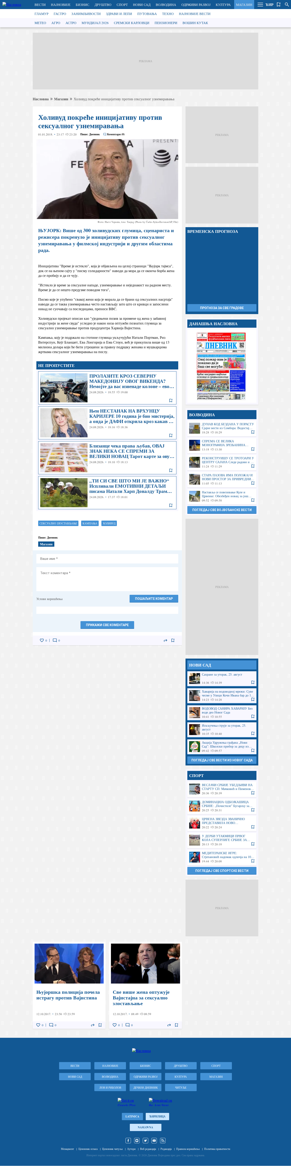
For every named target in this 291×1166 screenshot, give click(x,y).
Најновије (60, 4)
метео (40, 22)
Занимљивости (86, 13)
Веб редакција (148, 1149)
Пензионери (166, 22)
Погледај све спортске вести (221, 871)
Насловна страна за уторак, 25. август (221, 366)
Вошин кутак (195, 22)
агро (55, 22)
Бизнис (82, 4)
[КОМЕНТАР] (54, 640)
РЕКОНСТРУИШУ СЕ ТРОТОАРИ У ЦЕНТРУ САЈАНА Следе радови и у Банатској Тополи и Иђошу (221, 462)
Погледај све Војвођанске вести (222, 510)
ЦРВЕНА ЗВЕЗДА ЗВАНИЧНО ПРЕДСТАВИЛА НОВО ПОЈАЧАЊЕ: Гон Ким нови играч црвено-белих (221, 823)
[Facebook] (128, 1140)
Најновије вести (195, 13)
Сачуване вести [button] (279, 4)
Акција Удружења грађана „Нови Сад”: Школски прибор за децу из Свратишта (221, 746)
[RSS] (163, 1140)
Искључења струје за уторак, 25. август (221, 729)
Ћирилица (157, 1116)
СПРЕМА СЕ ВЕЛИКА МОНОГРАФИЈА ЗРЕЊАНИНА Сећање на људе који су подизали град (221, 445)
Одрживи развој (196, 4)
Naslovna (145, 1127)
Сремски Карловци (131, 22)
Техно (168, 13)
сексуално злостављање (58, 523)
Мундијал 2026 (95, 22)
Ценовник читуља (112, 1149)
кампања (90, 523)
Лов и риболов (110, 1087)
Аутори (131, 1149)
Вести (40, 4)
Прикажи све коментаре (107, 625)
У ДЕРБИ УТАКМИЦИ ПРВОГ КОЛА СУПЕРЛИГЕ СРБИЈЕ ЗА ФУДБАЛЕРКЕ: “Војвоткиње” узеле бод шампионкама (221, 840)
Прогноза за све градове (222, 308)
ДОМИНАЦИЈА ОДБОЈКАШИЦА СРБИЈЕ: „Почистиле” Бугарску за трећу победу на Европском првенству (221, 806)
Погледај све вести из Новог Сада (222, 760)
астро (70, 22)
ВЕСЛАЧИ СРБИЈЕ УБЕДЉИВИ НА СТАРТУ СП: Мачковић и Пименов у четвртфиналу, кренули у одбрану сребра (221, 789)
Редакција (166, 1149)
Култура (223, 4)
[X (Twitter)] (145, 1140)
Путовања (147, 13)
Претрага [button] (287, 4)
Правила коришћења (188, 1149)
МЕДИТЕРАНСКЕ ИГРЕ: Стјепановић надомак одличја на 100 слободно (221, 857)
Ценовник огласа (88, 1149)
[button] (260, 4)
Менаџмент (67, 1149)
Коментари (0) (116, 134)
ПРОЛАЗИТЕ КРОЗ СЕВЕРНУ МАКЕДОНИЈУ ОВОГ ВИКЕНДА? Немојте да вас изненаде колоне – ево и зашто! (107, 387)
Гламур (41, 13)
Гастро (60, 13)
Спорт (122, 4)
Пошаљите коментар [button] (154, 598)
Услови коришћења (49, 599)
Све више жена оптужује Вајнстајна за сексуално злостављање (145, 985)
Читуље (180, 1087)
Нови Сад (142, 4)
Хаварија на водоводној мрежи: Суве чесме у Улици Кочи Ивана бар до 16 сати (221, 695)
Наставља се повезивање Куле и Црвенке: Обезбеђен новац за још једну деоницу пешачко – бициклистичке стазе (221, 496)
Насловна (41, 99)
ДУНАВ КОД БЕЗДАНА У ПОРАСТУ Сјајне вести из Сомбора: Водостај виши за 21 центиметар (221, 428)
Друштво (103, 4)
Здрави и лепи (119, 13)
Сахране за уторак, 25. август (221, 678)
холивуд (109, 523)
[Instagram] (137, 1140)
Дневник (94, 134)
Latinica (132, 1116)
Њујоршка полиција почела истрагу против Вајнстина (69, 985)
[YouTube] (154, 1140)
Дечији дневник (145, 1087)
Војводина (166, 4)
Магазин (244, 4)
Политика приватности (217, 1149)
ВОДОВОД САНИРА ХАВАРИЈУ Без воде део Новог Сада (221, 712)
